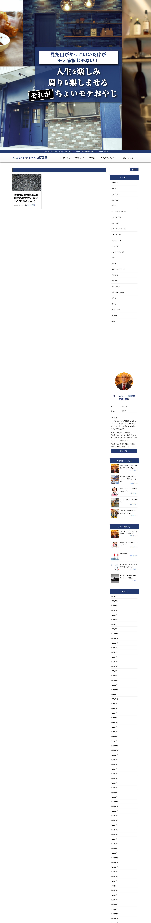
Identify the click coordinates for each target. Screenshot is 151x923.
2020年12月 (114, 914)
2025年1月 (114, 685)
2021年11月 (114, 862)
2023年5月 (114, 778)
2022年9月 (114, 816)
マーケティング (116, 234)
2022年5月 (114, 834)
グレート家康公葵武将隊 (119, 211)
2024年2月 (114, 736)
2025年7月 (114, 657)
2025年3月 (114, 675)
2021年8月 (114, 876)
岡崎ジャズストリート (118, 269)
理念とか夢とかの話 (118, 292)
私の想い (92, 158)
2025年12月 (114, 634)
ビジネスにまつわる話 (118, 229)
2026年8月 (114, 596)
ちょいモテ (115, 200)
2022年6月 (114, 830)
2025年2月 (114, 680)
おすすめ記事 (30, 205)
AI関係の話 (115, 182)
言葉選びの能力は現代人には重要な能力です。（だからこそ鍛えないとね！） (26, 197)
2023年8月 (114, 764)
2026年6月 (114, 605)
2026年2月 (114, 624)
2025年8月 (114, 652)
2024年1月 (114, 741)
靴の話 (114, 321)
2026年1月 (114, 629)
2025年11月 (114, 638)
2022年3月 (114, 844)
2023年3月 (114, 788)
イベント (114, 205)
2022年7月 (114, 825)
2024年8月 (114, 708)
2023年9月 (114, 760)
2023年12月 (114, 746)
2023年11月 (114, 750)
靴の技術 (114, 315)
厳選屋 (114, 263)
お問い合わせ (128, 158)
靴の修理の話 (116, 309)
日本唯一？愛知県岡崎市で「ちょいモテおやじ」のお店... (128, 478)
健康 (113, 257)
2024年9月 (114, 704)
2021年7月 (114, 881)
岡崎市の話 (115, 275)
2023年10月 (114, 755)
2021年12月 (114, 858)
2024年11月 (114, 694)
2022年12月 (114, 802)
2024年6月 (114, 717)
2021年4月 (114, 895)
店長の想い (115, 281)
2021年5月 (114, 890)
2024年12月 (114, 690)
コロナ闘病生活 (116, 217)
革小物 (114, 304)
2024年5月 (114, 722)
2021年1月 (114, 909)
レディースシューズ (118, 252)
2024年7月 (114, 713)
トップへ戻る (65, 158)
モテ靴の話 (115, 246)
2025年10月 (114, 643)
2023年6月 (114, 774)
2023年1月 (114, 797)
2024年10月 (114, 699)
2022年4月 (114, 839)
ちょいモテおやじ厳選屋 (29, 157)
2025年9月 (114, 647)
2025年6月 (114, 662)
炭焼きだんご (116, 286)
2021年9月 (114, 872)
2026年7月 (114, 601)
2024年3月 (114, 732)
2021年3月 (114, 900)
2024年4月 (114, 727)
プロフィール (80, 158)
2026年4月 (114, 615)
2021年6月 (114, 886)
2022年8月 (114, 820)
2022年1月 (114, 853)
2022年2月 (114, 848)
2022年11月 (114, 806)
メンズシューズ (116, 240)
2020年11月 (114, 918)
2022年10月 (114, 811)
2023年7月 (114, 769)
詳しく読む (124, 451)
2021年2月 (114, 904)
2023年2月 (114, 792)
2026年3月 (114, 619)
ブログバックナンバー (109, 158)
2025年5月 (114, 666)
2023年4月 (114, 783)
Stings (114, 188)
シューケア (115, 223)
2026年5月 (114, 610)
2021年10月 (114, 867)
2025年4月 (114, 671)
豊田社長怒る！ (124, 553)
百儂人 (114, 298)
